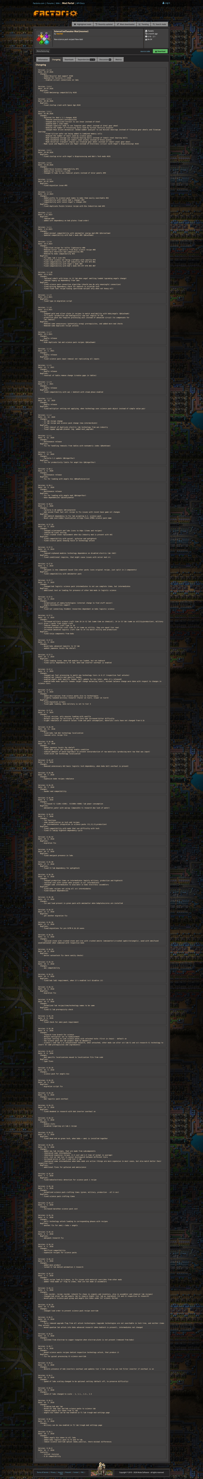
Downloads (69, 59)
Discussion (105, 59)
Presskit (68, 1472)
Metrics (118, 59)
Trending (145, 24)
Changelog (56, 59)
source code (145, 51)
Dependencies (86, 59)
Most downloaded (127, 24)
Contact (76, 1472)
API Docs (80, 3)
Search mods (160, 24)
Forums (50, 3)
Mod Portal (68, 3)
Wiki (58, 3)
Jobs (61, 1474)
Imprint (60, 1472)
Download (161, 51)
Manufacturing (43, 51)
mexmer (59, 33)
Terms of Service (42, 1472)
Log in (167, 2)
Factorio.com (38, 3)
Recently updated (105, 24)
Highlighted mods (83, 24)
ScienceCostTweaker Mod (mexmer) (71, 31)
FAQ (82, 1472)
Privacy (53, 1472)
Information (43, 59)
